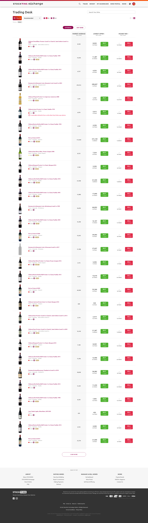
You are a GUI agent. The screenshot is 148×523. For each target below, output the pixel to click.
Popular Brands (120, 477)
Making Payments (58, 482)
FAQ (28, 484)
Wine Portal (115, 4)
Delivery (58, 484)
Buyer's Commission (58, 479)
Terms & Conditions (70, 509)
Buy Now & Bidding (59, 477)
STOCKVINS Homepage (28, 479)
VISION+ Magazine (120, 479)
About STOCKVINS (28, 477)
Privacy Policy (79, 509)
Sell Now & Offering (89, 482)
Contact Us (120, 482)
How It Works (28, 482)
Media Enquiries (81, 503)
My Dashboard (89, 477)
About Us (74, 503)
